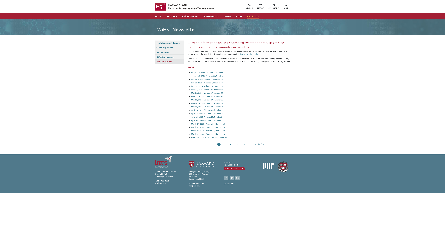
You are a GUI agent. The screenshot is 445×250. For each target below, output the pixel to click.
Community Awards (164, 48)
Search (249, 8)
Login (286, 8)
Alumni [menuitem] (239, 16)
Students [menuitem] (227, 16)
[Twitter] (232, 178)
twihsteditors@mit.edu (248, 54)
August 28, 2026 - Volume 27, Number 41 (208, 73)
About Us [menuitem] (158, 16)
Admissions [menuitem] (172, 16)
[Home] (188, 7)
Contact (260, 8)
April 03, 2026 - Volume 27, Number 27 (207, 120)
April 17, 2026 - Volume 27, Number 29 (207, 114)
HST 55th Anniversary (165, 57)
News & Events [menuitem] (253, 16)
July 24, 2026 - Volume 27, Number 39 (207, 79)
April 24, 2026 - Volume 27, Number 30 (207, 110)
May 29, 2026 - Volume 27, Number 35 (207, 93)
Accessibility (229, 184)
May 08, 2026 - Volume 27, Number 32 (207, 103)
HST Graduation (162, 52)
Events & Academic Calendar (168, 43)
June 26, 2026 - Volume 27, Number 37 (207, 86)
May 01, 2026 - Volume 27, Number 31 (207, 107)
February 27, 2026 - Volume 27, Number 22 (209, 138)
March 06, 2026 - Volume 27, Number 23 (208, 134)
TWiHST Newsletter (164, 62)
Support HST (274, 8)
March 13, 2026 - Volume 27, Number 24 (208, 131)
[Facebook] (226, 178)
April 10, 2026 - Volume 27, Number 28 (207, 117)
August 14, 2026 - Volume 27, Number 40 (208, 76)
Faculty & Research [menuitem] (211, 16)
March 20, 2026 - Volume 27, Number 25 (208, 127)
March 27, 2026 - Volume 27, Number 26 (208, 124)
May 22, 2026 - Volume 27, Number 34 (207, 96)
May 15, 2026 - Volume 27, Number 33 (207, 100)
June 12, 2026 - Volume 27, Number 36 (207, 90)
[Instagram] (237, 178)
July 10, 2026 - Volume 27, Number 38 (207, 83)
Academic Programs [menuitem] (190, 16)
